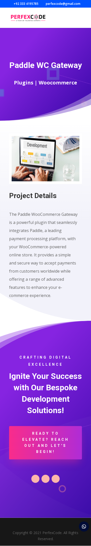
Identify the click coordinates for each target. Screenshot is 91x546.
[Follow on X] (45, 479)
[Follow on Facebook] (35, 479)
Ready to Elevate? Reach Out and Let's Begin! (45, 442)
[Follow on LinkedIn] (56, 479)
